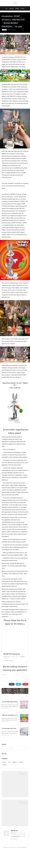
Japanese (11, 8)
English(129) (4, 674)
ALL (7, 8)
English (17, 8)
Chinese (22, 8)
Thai (9, 762)
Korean (4, 762)
